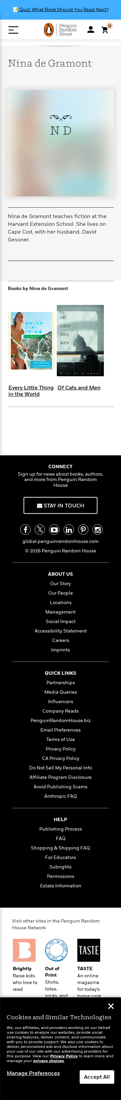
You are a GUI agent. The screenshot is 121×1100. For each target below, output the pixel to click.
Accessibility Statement (61, 631)
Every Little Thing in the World (31, 391)
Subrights (60, 867)
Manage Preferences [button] (33, 1073)
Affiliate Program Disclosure (61, 777)
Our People (60, 593)
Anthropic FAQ (60, 796)
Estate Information (60, 886)
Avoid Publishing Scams (60, 787)
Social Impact (61, 621)
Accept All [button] (97, 1077)
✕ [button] (111, 1007)
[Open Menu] (13, 30)
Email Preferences (60, 730)
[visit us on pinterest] (83, 529)
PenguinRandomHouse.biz (61, 720)
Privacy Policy (61, 749)
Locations (61, 602)
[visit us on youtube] (54, 529)
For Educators (60, 857)
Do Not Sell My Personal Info (60, 768)
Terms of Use (60, 739)
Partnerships (60, 682)
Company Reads (60, 711)
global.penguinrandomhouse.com (60, 541)
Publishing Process (60, 829)
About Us (60, 574)
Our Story (60, 583)
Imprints (60, 650)
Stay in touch (63, 505)
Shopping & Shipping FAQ (60, 848)
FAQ (61, 838)
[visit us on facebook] (25, 529)
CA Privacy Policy (60, 758)
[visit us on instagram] (97, 529)
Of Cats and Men (78, 387)
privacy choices (48, 1061)
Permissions (60, 876)
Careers (60, 640)
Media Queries (60, 692)
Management (60, 612)
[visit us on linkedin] (69, 529)
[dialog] (60, 1049)
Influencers (60, 701)
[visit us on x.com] (40, 529)
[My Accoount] (90, 29)
